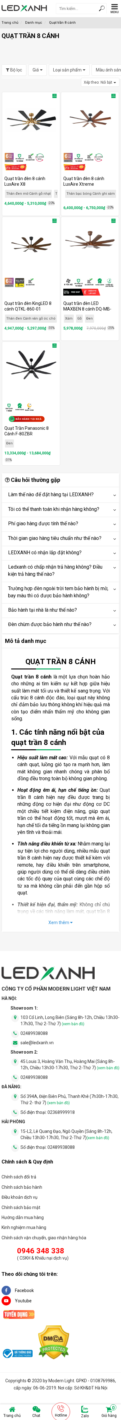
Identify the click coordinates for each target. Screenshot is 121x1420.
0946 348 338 (40, 1250)
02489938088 (34, 1033)
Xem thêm (59, 922)
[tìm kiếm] (101, 9)
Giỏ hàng (109, 1412)
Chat (36, 1415)
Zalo (85, 1416)
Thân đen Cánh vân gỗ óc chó (31, 318)
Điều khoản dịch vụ (20, 1197)
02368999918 (61, 1112)
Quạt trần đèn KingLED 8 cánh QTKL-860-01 (28, 306)
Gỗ (79, 318)
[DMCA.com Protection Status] (53, 1343)
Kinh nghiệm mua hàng (24, 1227)
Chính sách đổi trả (19, 1176)
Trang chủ (12, 1415)
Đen (89, 318)
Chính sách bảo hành (22, 1187)
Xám (69, 318)
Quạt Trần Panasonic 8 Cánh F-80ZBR (26, 431)
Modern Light (61, 1380)
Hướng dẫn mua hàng (23, 1217)
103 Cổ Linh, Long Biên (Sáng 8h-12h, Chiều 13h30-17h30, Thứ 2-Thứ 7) (69, 1020)
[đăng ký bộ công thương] (17, 1354)
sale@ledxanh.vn (37, 1042)
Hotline (61, 1415)
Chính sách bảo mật (21, 1207)
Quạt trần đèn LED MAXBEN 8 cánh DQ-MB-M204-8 (87, 309)
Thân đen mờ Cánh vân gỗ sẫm (90, 196)
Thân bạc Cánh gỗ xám (37, 194)
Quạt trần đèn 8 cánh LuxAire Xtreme (83, 181)
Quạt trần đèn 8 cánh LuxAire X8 (24, 181)
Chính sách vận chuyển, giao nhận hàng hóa (44, 1237)
